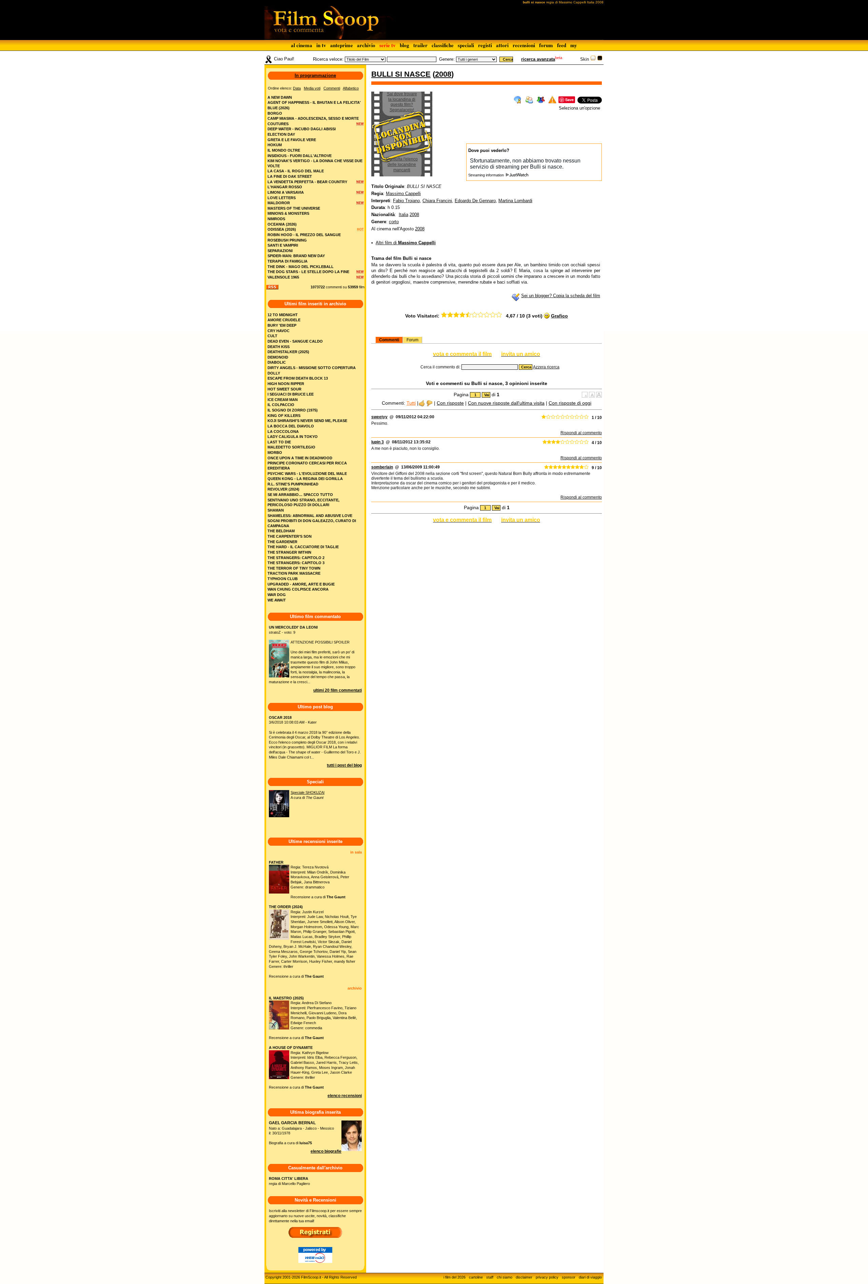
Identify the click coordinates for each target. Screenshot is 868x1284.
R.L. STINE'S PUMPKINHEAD (293, 484)
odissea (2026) (282, 229)
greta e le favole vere (292, 140)
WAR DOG (277, 595)
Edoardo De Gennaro (475, 200)
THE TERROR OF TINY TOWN (294, 568)
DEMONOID (278, 357)
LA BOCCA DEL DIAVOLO (291, 426)
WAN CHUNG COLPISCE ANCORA (298, 589)
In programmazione (315, 75)
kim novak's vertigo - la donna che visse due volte (315, 163)
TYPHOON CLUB (283, 579)
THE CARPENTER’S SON (290, 536)
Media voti (312, 88)
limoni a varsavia (286, 192)
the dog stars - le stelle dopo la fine (308, 272)
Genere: (447, 59)
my (573, 45)
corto (394, 221)
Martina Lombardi (515, 200)
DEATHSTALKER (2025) (288, 352)
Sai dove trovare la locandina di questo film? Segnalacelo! (402, 102)
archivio (366, 45)
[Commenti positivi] (421, 403)
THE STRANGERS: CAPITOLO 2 (296, 558)
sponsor (568, 1277)
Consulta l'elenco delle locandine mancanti (402, 164)
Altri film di (406, 242)
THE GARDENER (282, 542)
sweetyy (379, 417)
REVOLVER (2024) (283, 489)
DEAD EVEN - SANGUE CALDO (295, 341)
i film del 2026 (454, 1277)
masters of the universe (294, 208)
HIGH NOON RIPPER (286, 384)
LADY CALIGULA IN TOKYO (293, 437)
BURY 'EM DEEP (282, 325)
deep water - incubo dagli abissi (302, 129)
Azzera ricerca (546, 367)
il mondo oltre (284, 150)
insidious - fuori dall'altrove (300, 156)
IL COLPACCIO (281, 405)
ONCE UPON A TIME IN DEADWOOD (300, 458)
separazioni (280, 251)
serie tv (387, 45)
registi (485, 45)
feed (561, 45)
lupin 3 (377, 442)
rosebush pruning (287, 240)
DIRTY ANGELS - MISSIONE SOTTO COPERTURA (312, 368)
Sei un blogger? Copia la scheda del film (560, 295)
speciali (466, 45)
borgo (275, 113)
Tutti (411, 403)
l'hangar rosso (285, 187)
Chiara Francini (437, 200)
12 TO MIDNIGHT (283, 315)
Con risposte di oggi (570, 403)
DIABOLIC (277, 362)
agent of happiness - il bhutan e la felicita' (314, 102)
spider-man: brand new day (296, 256)
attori (502, 45)
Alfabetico (351, 88)
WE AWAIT (277, 600)
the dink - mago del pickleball (301, 267)
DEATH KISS (279, 347)
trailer (420, 45)
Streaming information (486, 175)
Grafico (559, 316)
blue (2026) (279, 108)
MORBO (275, 453)
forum (546, 45)
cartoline (476, 1277)
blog (404, 45)
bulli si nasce (401, 74)
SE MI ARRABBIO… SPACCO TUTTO (300, 495)
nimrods (276, 219)
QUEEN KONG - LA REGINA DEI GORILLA (305, 479)
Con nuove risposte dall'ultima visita (506, 403)
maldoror (279, 203)
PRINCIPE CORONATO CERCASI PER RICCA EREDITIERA (307, 465)
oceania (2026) (282, 224)
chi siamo (504, 1277)
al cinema (301, 45)
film (361, 287)
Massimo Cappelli (403, 193)
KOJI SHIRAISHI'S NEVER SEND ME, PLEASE (307, 421)
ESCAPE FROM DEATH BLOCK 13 (298, 378)
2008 (443, 74)
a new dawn (280, 97)
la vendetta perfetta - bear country (307, 182)
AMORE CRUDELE (284, 320)
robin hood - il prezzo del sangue (304, 235)
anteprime (341, 45)
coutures (278, 124)
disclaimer (524, 1277)
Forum (412, 340)
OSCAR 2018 (280, 717)
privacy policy (547, 1277)
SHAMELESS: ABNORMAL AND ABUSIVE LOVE (310, 516)
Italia (403, 214)
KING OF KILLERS (284, 416)
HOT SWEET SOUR (284, 389)
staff (489, 1277)
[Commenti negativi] (429, 403)
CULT (272, 336)
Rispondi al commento (581, 432)
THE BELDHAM (281, 531)
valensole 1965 (283, 277)
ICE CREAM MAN (283, 400)
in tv (321, 45)
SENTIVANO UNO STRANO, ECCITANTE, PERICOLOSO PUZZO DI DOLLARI (303, 502)
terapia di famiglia (288, 261)
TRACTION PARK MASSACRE (294, 573)
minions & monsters (288, 213)
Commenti (389, 340)
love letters (282, 198)
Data (297, 88)
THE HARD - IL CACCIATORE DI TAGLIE (303, 547)
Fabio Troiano (406, 200)
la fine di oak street (290, 176)
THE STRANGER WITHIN (289, 552)
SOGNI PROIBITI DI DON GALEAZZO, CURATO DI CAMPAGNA (312, 523)
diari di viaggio (590, 1277)
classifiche (443, 45)
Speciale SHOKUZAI (307, 792)
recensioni (524, 45)
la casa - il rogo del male (296, 171)
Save (569, 99)
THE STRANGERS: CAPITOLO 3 (296, 563)
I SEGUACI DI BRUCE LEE (291, 394)
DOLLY (274, 373)
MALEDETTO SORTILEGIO (291, 447)
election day (281, 134)
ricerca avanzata (538, 59)
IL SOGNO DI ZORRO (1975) (293, 410)
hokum (275, 145)
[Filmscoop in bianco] (593, 59)
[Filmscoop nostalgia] (600, 59)
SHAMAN (276, 510)
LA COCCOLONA (283, 431)
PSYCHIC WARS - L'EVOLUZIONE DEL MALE (307, 474)
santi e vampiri (283, 245)
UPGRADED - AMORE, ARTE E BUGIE (301, 584)
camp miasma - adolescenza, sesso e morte (313, 118)
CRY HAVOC (279, 331)
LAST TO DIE (279, 442)
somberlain (382, 467)
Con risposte (450, 403)
